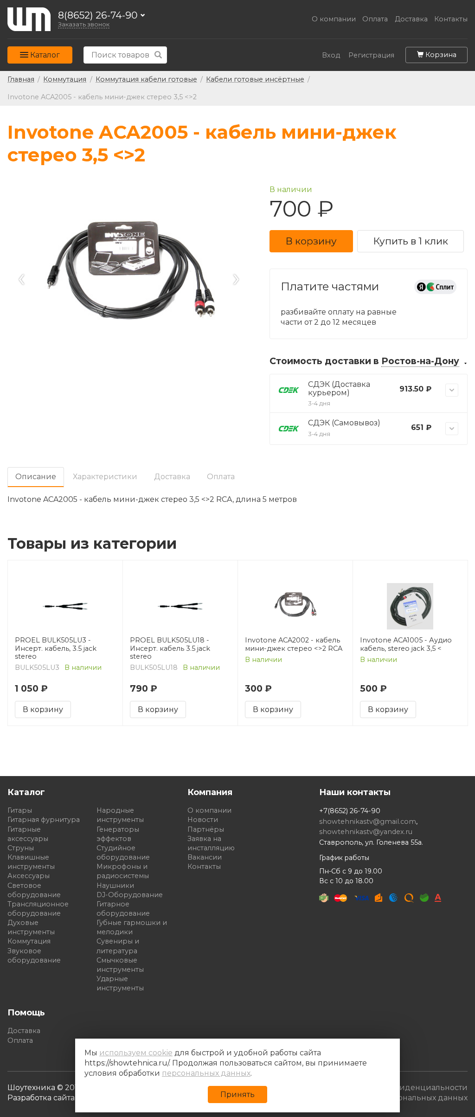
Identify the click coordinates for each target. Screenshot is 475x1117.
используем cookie (136, 1052)
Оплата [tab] (221, 476)
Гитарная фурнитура (43, 819)
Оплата (375, 19)
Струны (20, 848)
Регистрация (371, 55)
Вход (331, 55)
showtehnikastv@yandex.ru (365, 832)
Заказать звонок (83, 24)
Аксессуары (28, 876)
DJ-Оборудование (129, 895)
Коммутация (29, 941)
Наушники (115, 885)
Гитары (19, 810)
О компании (334, 19)
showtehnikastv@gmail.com (367, 821)
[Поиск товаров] (158, 55)
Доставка (411, 19)
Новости (202, 819)
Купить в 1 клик (410, 241)
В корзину (311, 241)
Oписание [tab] (35, 476)
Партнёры (205, 829)
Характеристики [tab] (105, 476)
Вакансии (204, 857)
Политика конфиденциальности (403, 1087)
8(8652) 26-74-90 (98, 15)
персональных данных (206, 1073)
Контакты (451, 19)
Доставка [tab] (172, 476)
